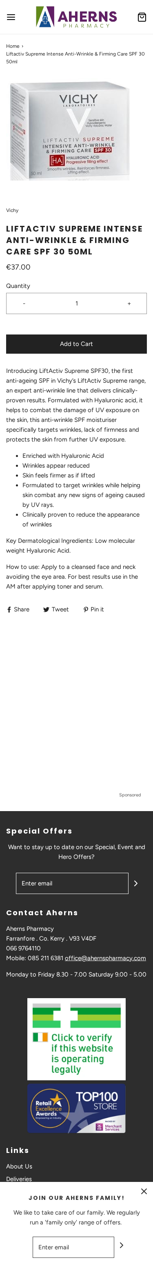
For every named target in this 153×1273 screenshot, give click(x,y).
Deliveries (19, 1179)
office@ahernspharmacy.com (105, 958)
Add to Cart (76, 344)
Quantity (18, 286)
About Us (19, 1166)
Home (13, 46)
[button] (76, 136)
